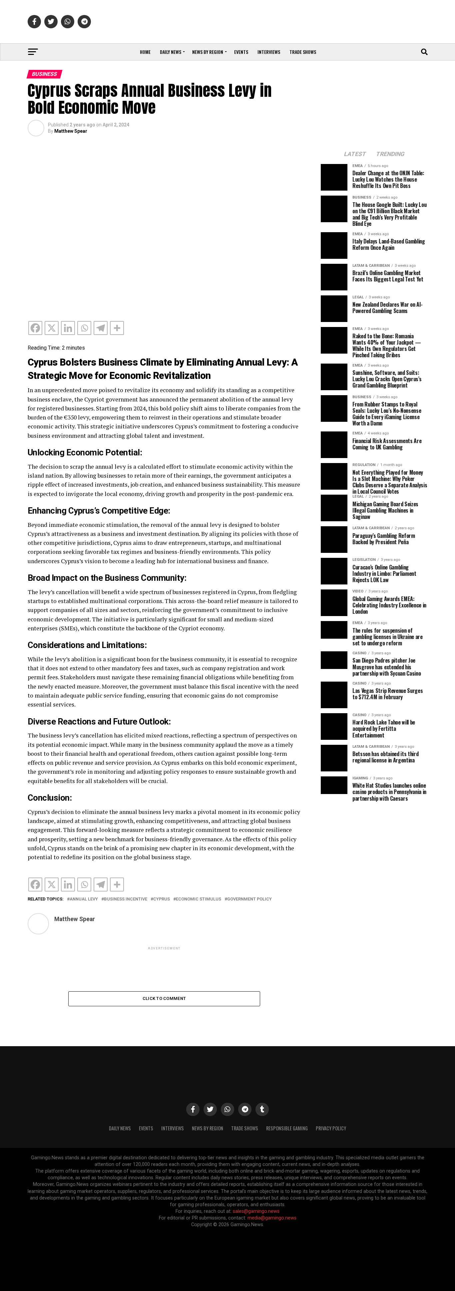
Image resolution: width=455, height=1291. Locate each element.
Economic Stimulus (198, 899)
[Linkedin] (68, 328)
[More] (117, 328)
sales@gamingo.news (256, 1211)
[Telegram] (101, 328)
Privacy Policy (331, 1128)
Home (145, 51)
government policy (249, 899)
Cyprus (161, 899)
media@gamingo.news (271, 1218)
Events (241, 51)
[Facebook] (35, 328)
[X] (52, 328)
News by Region (207, 51)
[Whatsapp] (84, 328)
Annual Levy (84, 899)
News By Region (207, 1128)
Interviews (268, 51)
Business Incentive (125, 899)
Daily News (170, 51)
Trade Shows (302, 51)
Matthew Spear (70, 131)
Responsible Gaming (287, 1128)
